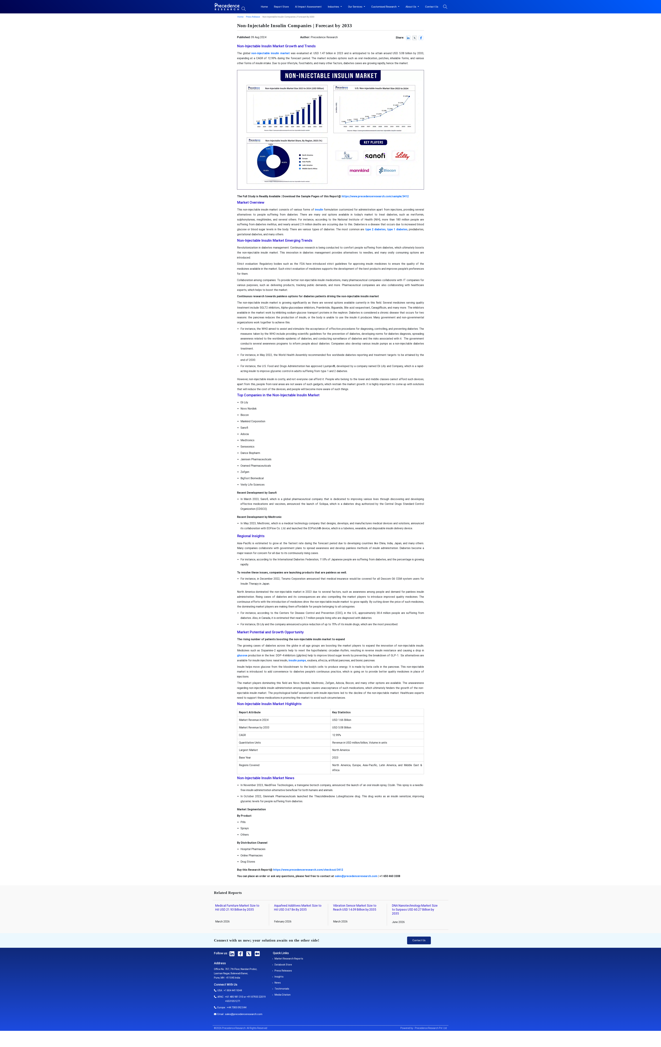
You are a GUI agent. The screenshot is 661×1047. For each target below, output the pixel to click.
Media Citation (283, 994)
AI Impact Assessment (308, 6)
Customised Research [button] (384, 6)
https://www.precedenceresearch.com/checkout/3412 (308, 869)
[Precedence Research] (227, 6)
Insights (279, 976)
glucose (242, 655)
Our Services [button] (355, 6)
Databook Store (283, 964)
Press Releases (283, 970)
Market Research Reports (289, 958)
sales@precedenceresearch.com (356, 876)
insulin (319, 209)
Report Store (281, 6)
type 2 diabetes (375, 229)
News (278, 982)
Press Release (253, 16)
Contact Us (431, 6)
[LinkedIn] (408, 38)
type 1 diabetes (397, 229)
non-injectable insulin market (270, 53)
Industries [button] (334, 6)
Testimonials (282, 988)
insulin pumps (297, 660)
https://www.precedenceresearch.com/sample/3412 (375, 196)
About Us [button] (411, 6)
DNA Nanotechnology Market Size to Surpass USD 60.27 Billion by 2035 (415, 909)
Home (264, 6)
